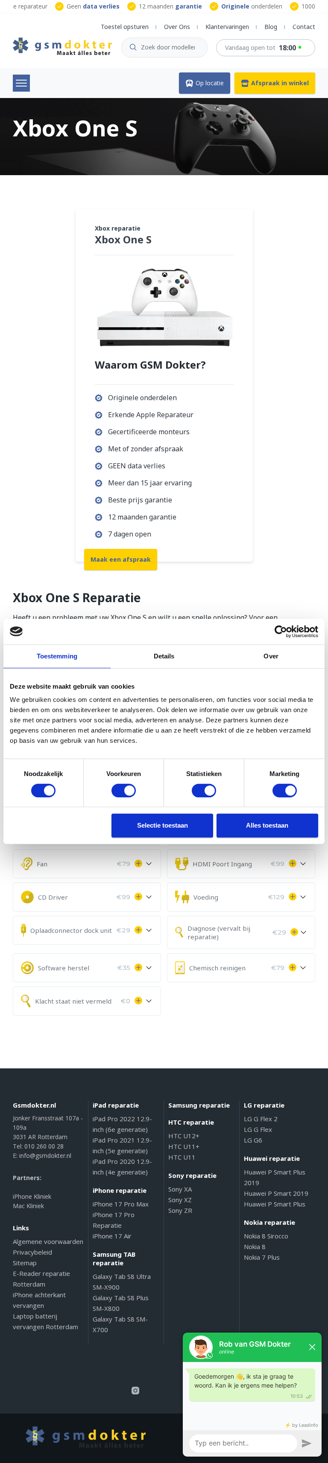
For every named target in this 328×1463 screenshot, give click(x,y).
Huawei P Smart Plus (274, 1204)
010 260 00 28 (44, 1146)
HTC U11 (182, 1157)
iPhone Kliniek (32, 1196)
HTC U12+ (183, 1135)
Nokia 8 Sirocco (266, 1236)
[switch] (123, 790)
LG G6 (253, 1140)
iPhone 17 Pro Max (121, 1204)
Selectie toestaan (162, 825)
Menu (21, 83)
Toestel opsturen (125, 27)
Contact (304, 27)
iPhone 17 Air (112, 1236)
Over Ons (177, 27)
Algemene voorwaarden (48, 1241)
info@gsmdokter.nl (45, 1155)
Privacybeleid (32, 1252)
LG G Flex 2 (261, 1118)
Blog (270, 27)
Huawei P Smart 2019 (276, 1193)
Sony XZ (180, 1199)
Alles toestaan (267, 825)
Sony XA (180, 1189)
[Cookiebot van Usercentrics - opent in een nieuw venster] (280, 631)
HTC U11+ (183, 1146)
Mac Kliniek (28, 1206)
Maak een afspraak (121, 559)
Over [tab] (271, 656)
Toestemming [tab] (57, 656)
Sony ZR (180, 1210)
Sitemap (25, 1262)
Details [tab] (164, 656)
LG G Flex (258, 1129)
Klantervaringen (227, 27)
